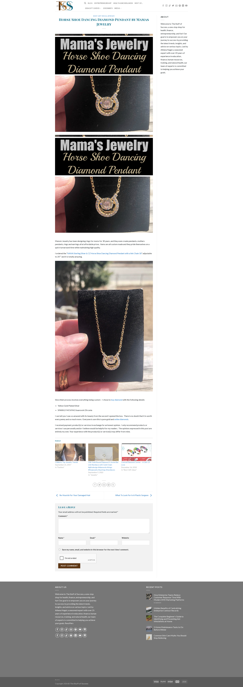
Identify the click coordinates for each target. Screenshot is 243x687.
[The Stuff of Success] (67, 5)
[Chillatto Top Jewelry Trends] (70, 452)
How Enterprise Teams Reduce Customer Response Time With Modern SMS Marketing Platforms (169, 597)
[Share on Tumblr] (113, 485)
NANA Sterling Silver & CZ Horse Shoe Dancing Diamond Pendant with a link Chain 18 (104, 253)
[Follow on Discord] (85, 630)
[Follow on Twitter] (173, 6)
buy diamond (116, 400)
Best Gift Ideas (100, 16)
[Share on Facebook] (95, 485)
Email (93, 538)
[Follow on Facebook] (163, 6)
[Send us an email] (176, 6)
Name (61, 538)
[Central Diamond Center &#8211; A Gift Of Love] (136, 452)
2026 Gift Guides (92, 8)
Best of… (139, 3)
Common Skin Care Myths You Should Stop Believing (170, 636)
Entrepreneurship (102, 3)
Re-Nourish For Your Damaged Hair (74, 495)
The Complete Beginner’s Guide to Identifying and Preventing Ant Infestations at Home (169, 618)
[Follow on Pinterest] (180, 6)
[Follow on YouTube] (186, 6)
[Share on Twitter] (99, 485)
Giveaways (108, 8)
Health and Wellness (123, 3)
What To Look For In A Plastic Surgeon (132, 495)
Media (117, 8)
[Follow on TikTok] (170, 6)
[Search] (85, 3)
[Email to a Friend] (104, 485)
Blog (90, 3)
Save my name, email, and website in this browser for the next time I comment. (95, 550)
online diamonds (121, 419)
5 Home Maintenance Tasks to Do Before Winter (168, 628)
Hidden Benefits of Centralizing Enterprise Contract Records (167, 609)
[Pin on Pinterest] (109, 485)
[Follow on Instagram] (166, 6)
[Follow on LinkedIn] (183, 6)
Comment (63, 516)
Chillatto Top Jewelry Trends (66, 462)
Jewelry (111, 16)
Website (125, 538)
